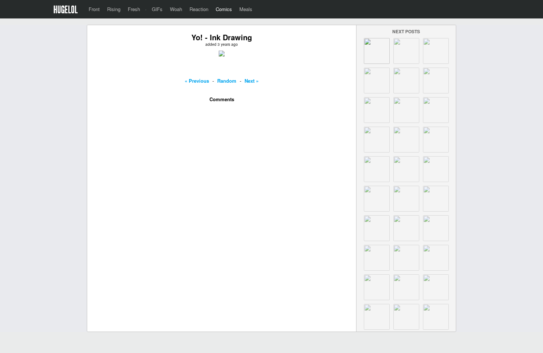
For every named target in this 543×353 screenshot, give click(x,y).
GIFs (157, 9)
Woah (176, 9)
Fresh (134, 9)
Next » (252, 80)
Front (94, 9)
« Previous (197, 80)
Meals (245, 9)
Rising (113, 9)
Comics (224, 9)
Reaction (198, 9)
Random (226, 80)
